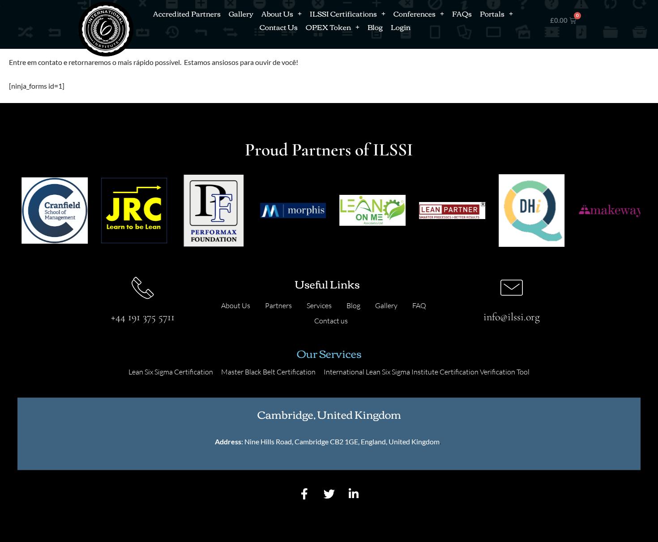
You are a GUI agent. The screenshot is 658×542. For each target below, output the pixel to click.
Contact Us (279, 27)
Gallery (241, 13)
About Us (277, 13)
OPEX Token (328, 27)
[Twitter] (329, 494)
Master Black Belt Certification (268, 371)
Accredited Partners (187, 13)
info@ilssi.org (511, 316)
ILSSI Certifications (343, 13)
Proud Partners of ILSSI (329, 149)
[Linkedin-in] (353, 494)
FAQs (462, 13)
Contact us (331, 320)
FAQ (419, 305)
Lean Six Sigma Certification (170, 371)
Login (400, 27)
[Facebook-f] (304, 494)
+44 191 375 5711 (143, 316)
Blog (375, 27)
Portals (492, 13)
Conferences (414, 13)
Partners (278, 305)
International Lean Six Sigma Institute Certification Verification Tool (427, 371)
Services (319, 305)
